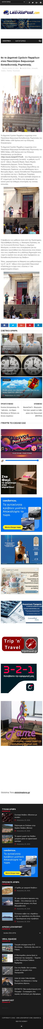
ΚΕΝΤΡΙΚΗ (7, 41)
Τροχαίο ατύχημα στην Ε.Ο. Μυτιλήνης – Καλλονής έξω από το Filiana (28, 947)
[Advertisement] (21, 770)
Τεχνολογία (16, 71)
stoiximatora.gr (22, 792)
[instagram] (40, 2)
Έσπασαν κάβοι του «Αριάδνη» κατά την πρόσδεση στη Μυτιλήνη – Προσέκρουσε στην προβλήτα (27, 916)
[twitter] (32, 2)
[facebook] (29, 2)
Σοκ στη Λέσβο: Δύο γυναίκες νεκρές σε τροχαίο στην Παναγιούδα (25, 970)
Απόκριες (6, 380)
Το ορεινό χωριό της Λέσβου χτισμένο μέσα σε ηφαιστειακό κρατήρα (26, 838)
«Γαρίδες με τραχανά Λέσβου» (26, 888)
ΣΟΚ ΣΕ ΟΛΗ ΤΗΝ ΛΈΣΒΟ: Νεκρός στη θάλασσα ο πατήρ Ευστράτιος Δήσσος (26, 980)
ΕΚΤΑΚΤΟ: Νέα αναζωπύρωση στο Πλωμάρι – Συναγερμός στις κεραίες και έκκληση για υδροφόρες (28, 991)
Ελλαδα (5, 336)
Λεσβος (3, 71)
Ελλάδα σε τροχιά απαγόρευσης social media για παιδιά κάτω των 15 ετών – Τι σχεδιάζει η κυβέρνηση (21, 346)
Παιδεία (9, 71)
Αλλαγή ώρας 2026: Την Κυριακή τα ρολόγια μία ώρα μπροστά (20, 369)
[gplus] (37, 2)
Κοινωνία (35, 68)
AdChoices (5, 1008)
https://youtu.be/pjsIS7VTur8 (12, 157)
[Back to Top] (21, 1026)
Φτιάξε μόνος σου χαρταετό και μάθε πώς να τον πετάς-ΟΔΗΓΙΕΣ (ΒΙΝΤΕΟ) (21, 391)
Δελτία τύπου (26, 68)
